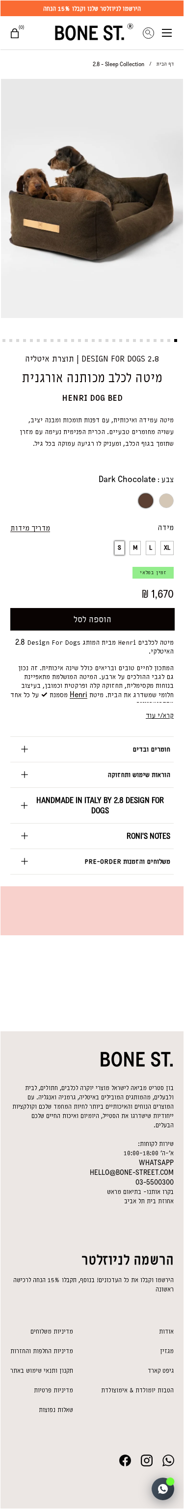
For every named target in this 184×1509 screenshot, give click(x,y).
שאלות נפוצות (56, 1409)
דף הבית (165, 64)
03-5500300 (154, 1182)
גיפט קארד (161, 1370)
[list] (92, 200)
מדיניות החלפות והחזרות (41, 1351)
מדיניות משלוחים (51, 1331)
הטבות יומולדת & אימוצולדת (137, 1390)
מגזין (167, 1351)
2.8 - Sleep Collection (118, 64)
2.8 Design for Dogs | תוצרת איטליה (92, 358)
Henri (78, 694)
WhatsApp (156, 1163)
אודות (166, 1331)
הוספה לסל (92, 619)
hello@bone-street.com (132, 1172)
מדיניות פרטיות (53, 1390)
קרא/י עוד (160, 715)
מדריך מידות (30, 528)
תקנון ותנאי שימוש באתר (41, 1370)
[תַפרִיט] (173, 33)
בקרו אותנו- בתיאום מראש (140, 1191)
